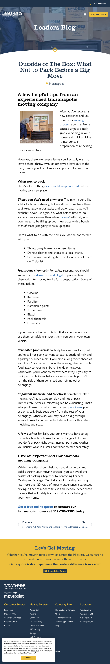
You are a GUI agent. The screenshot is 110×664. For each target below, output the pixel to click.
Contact (7, 625)
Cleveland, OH (86, 614)
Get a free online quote (35, 507)
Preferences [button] (31, 653)
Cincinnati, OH (86, 610)
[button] (85, 14)
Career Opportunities (64, 621)
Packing (33, 614)
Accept (28, 658)
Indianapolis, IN (86, 621)
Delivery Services (37, 625)
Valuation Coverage (12, 618)
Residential (34, 610)
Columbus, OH (86, 618)
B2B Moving (35, 629)
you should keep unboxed (62, 185)
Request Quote (10, 621)
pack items (74, 407)
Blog (57, 625)
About (57, 614)
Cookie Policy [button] (35, 650)
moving (64, 217)
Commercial (35, 618)
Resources (8, 610)
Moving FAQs (10, 614)
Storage (33, 633)
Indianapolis (56, 83)
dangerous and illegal (49, 274)
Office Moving (36, 621)
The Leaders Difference (65, 610)
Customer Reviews (63, 618)
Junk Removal (35, 637)
